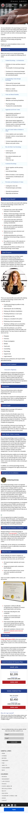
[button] (24, 5)
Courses (7, 11)
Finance (4, 783)
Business (4, 776)
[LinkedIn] (12, 806)
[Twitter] (5, 806)
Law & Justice (6, 781)
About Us (4, 765)
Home (3, 11)
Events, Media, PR (7, 786)
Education (5, 793)
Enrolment (5, 760)
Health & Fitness (7, 788)
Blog (3, 770)
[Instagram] (15, 806)
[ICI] (9, 5)
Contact (4, 800)
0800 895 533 (24, 1)
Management (5, 779)
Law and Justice (14, 11)
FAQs (3, 763)
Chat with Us (15, 1)
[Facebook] (2, 806)
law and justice (13, 533)
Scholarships (6, 767)
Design (4, 798)
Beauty (4, 791)
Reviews (4, 758)
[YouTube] (9, 806)
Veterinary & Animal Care (9, 795)
